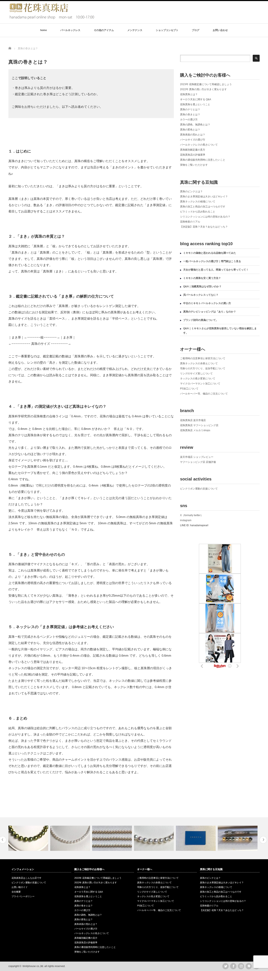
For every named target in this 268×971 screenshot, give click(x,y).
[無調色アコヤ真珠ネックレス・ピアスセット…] (154, 838)
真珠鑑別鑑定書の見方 (192, 149)
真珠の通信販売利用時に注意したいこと (202, 159)
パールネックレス (70, 30)
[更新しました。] (196, 838)
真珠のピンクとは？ (191, 191)
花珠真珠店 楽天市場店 (193, 420)
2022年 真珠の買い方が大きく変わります (203, 89)
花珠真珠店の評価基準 (192, 154)
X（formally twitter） (191, 515)
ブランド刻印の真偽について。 (200, 320)
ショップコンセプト (167, 30)
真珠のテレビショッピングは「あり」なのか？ (209, 311)
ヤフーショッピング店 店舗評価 (198, 462)
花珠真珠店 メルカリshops (195, 430)
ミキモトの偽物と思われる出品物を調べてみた (209, 252)
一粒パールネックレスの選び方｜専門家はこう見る (212, 261)
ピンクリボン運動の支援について (199, 488)
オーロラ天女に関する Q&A (195, 99)
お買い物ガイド (20, 887)
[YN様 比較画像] (112, 838)
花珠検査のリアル (190, 221)
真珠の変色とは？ (190, 129)
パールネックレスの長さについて (199, 144)
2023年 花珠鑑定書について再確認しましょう (206, 84)
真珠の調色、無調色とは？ (195, 124)
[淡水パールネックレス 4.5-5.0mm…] (70, 838)
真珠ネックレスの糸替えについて (199, 363)
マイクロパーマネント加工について (200, 383)
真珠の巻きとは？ (190, 114)
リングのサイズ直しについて (196, 373)
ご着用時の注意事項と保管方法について (202, 358)
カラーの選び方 (189, 119)
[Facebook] (233, 966)
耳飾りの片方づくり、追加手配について (202, 368)
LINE (249, 966)
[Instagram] (241, 966)
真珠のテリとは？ (190, 109)
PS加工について (189, 388)
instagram (185, 520)
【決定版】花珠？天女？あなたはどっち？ (204, 226)
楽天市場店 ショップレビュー (196, 457)
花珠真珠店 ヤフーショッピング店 (199, 425)
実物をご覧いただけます (194, 164)
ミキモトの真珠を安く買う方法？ (202, 278)
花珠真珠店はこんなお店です (26, 878)
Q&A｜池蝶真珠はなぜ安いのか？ (202, 286)
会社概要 (16, 891)
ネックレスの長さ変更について (197, 378)
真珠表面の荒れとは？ (192, 134)
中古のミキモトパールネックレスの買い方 (207, 303)
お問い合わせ (220, 30)
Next (263, 839)
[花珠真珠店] (51, 18)
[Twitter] (225, 966)
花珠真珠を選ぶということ (195, 104)
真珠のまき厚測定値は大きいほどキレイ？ (204, 196)
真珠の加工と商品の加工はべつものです (202, 206)
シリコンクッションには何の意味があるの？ (205, 216)
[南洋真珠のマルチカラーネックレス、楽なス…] (238, 838)
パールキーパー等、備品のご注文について (204, 393)
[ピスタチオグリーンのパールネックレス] (28, 838)
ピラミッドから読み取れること (197, 211)
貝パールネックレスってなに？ (200, 294)
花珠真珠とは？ (189, 94)
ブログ (195, 30)
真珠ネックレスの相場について (197, 201)
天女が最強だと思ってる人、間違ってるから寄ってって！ (216, 269)
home (43, 30)
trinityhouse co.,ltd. (33, 966)
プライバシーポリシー (23, 896)
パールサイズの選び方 (192, 139)
